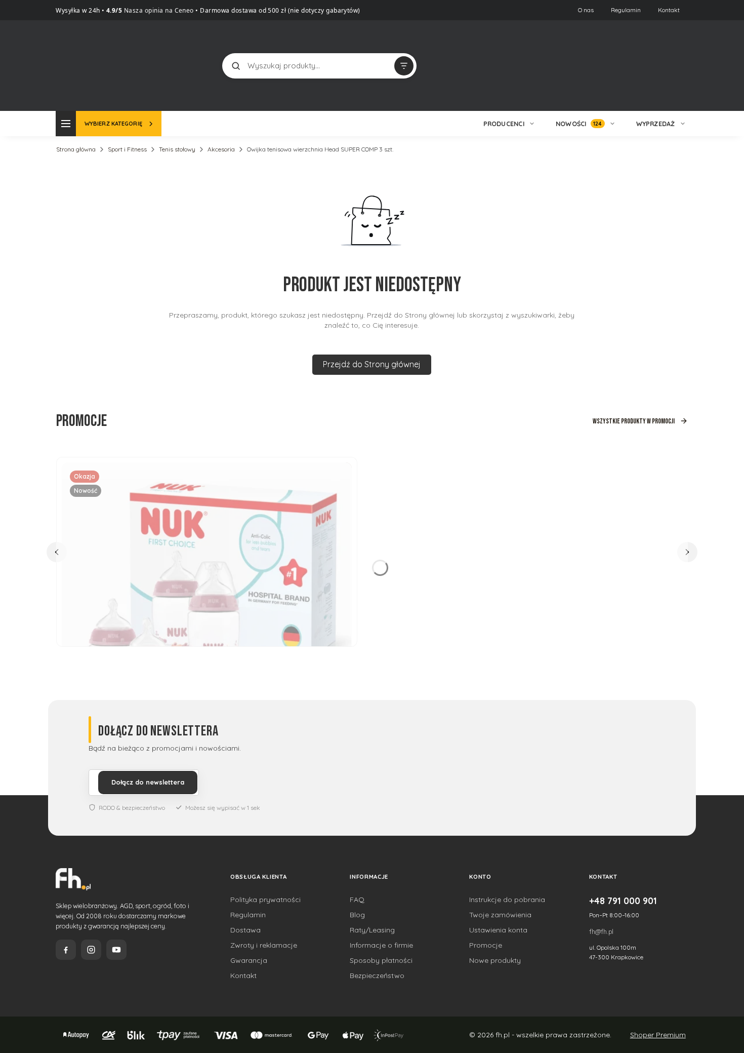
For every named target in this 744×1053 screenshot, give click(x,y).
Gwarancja (248, 960)
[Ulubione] (678, 66)
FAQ (357, 899)
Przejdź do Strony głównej (372, 364)
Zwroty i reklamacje (263, 945)
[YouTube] (116, 950)
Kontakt (669, 10)
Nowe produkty (495, 960)
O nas (586, 10)
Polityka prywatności (265, 899)
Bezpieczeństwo (377, 975)
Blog (357, 914)
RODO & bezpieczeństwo (132, 807)
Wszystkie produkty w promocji (634, 421)
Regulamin (626, 10)
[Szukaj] (235, 65)
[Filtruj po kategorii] (404, 65)
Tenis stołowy (177, 149)
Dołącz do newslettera (147, 782)
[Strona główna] (94, 65)
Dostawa (245, 929)
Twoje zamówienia (500, 914)
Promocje (485, 945)
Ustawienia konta (498, 929)
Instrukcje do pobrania (507, 899)
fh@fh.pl (601, 931)
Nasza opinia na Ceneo (158, 10)
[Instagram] (91, 950)
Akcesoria (221, 149)
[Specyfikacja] (338, 474)
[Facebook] (66, 950)
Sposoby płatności (381, 960)
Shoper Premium (658, 1034)
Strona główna (76, 149)
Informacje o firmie (381, 945)
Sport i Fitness (127, 149)
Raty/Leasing (372, 929)
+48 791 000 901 (623, 900)
